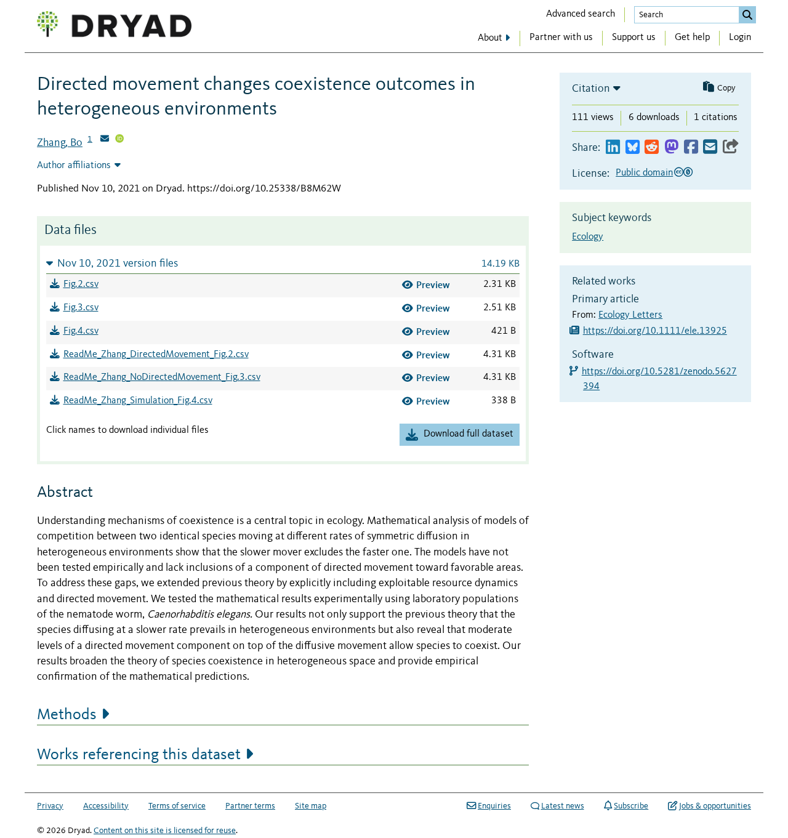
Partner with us (561, 37)
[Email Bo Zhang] (104, 139)
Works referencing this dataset (139, 755)
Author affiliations (74, 166)
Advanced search (580, 14)
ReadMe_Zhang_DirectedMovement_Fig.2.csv (156, 355)
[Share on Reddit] (652, 147)
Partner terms (250, 806)
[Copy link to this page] (731, 147)
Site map (310, 806)
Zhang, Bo (59, 142)
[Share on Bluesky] (632, 147)
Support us (634, 37)
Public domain (644, 173)
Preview (433, 285)
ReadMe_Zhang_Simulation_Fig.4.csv (137, 401)
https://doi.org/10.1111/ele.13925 (655, 331)
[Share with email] (710, 147)
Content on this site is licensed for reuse (165, 830)
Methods (67, 715)
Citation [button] (591, 88)
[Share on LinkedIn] (613, 147)
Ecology (587, 237)
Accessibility (106, 806)
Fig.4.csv (80, 331)
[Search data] (747, 14)
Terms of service (177, 806)
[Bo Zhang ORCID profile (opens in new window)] (119, 139)
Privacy (50, 806)
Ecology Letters (630, 315)
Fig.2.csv (80, 284)
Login (740, 37)
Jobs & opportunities (715, 806)
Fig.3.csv (80, 308)
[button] (283, 263)
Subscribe (631, 806)
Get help (692, 37)
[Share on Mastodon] (671, 147)
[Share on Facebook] (691, 147)
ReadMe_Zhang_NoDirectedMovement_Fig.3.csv (161, 377)
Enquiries (494, 806)
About (490, 38)
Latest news (562, 806)
